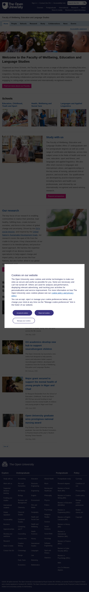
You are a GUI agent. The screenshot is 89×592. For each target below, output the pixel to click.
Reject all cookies (44, 313)
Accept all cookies (22, 313)
